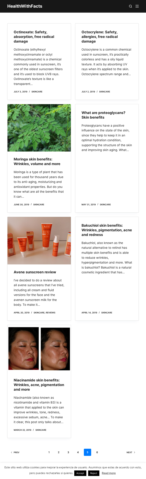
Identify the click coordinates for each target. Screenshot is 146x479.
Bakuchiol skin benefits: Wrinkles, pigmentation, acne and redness (107, 230)
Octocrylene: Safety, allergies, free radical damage (100, 36)
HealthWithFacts (24, 6)
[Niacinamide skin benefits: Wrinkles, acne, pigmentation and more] (39, 349)
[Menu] (137, 6)
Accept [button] (80, 473)
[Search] (130, 6)
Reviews (50, 312)
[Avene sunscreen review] (39, 240)
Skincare (37, 91)
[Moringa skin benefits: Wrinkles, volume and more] (39, 128)
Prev (16, 452)
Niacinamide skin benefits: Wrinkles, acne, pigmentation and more (39, 385)
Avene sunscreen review (35, 272)
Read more (109, 473)
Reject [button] (93, 473)
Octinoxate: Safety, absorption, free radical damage (34, 36)
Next (129, 452)
